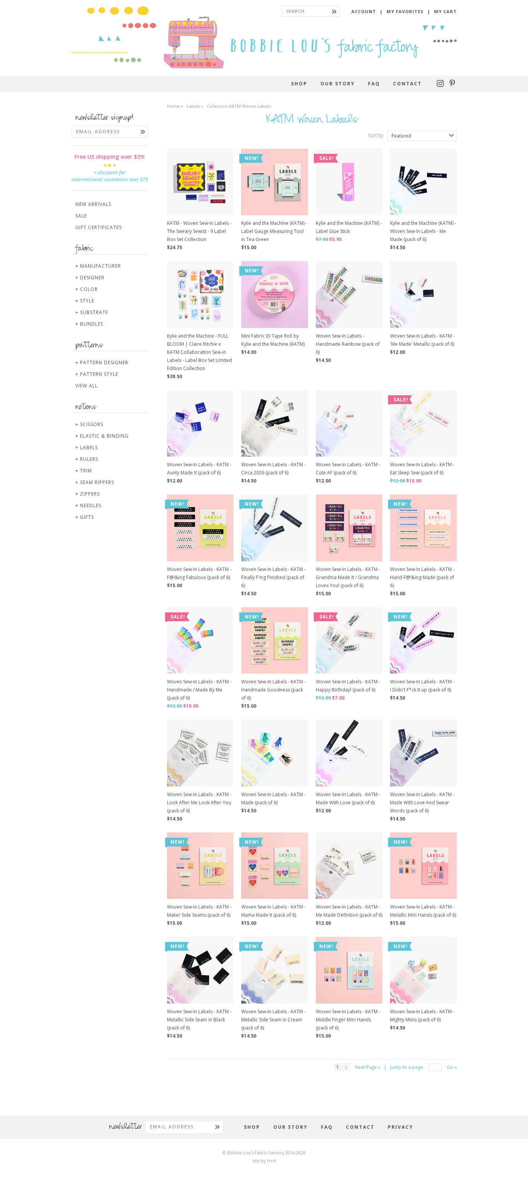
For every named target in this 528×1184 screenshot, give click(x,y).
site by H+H (264, 1161)
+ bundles (89, 324)
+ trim (83, 470)
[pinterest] (452, 85)
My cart (445, 11)
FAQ (374, 83)
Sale (81, 215)
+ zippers (87, 494)
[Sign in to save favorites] (221, 158)
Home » (175, 106)
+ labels (86, 447)
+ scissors (89, 424)
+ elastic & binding (102, 436)
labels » (195, 106)
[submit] (334, 11)
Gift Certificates (98, 227)
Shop (299, 83)
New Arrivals (93, 204)
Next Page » (367, 1067)
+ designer (89, 277)
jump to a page (406, 1067)
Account (363, 11)
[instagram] (441, 85)
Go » (452, 1067)
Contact (407, 83)
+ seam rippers (94, 482)
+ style (84, 300)
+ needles (88, 505)
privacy (400, 1127)
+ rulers (86, 459)
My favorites (405, 11)
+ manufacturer (98, 266)
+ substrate (91, 312)
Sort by (375, 135)
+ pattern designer (101, 362)
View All (86, 385)
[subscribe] (143, 131)
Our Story (337, 83)
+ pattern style (96, 374)
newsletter (125, 1127)
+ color (86, 289)
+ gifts (84, 517)
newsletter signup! (104, 118)
